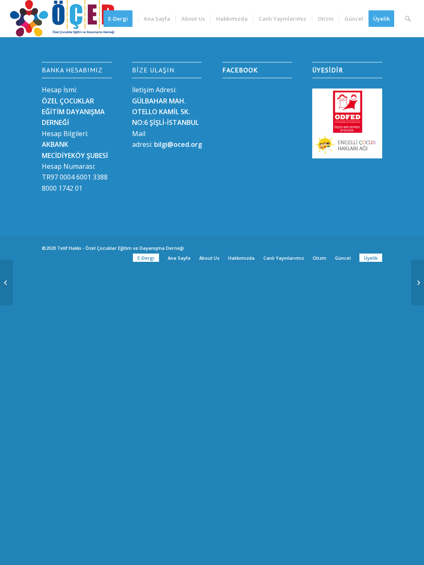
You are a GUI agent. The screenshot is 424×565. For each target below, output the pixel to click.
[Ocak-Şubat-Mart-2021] (6, 282)
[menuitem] (121, 18)
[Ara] (408, 18)
